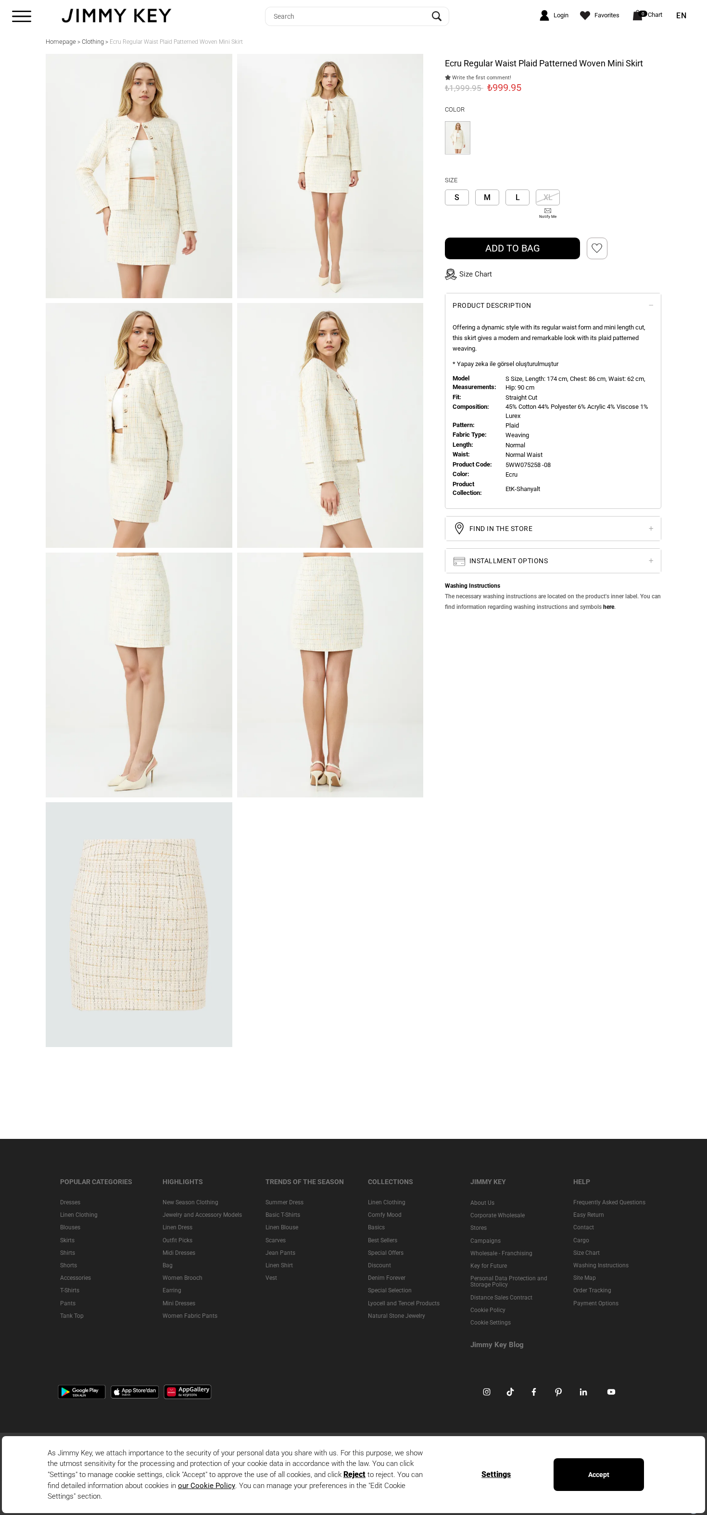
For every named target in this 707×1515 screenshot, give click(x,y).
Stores (478, 1228)
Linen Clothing (79, 1215)
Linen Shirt (279, 1265)
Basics (376, 1227)
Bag (168, 1265)
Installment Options (507, 561)
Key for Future (488, 1265)
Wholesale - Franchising (501, 1253)
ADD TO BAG (512, 247)
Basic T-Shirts (282, 1215)
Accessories (75, 1278)
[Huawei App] (188, 1391)
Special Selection (390, 1290)
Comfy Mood (385, 1215)
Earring (172, 1290)
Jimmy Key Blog (497, 1344)
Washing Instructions (601, 1265)
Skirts (67, 1240)
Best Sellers (382, 1240)
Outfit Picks (177, 1240)
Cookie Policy (487, 1309)
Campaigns (485, 1240)
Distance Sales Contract (501, 1297)
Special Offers (386, 1252)
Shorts (68, 1265)
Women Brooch (182, 1278)
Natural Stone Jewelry (396, 1315)
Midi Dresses (179, 1252)
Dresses (70, 1202)
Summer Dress (284, 1202)
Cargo (581, 1240)
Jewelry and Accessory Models (202, 1215)
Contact (583, 1227)
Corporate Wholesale (497, 1215)
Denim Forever (386, 1278)
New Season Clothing (190, 1202)
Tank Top (72, 1315)
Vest (271, 1278)
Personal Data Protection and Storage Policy (508, 1281)
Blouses (70, 1227)
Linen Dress (177, 1227)
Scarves (275, 1240)
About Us (482, 1202)
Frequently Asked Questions (609, 1202)
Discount (379, 1265)
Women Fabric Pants (190, 1315)
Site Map (584, 1278)
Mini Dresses (179, 1303)
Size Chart (586, 1252)
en (681, 16)
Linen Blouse (281, 1227)
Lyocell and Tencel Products (404, 1303)
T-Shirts (69, 1290)
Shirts (67, 1252)
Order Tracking (592, 1290)
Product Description (492, 305)
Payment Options (596, 1303)
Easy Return (588, 1215)
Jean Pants (280, 1252)
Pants (68, 1303)
